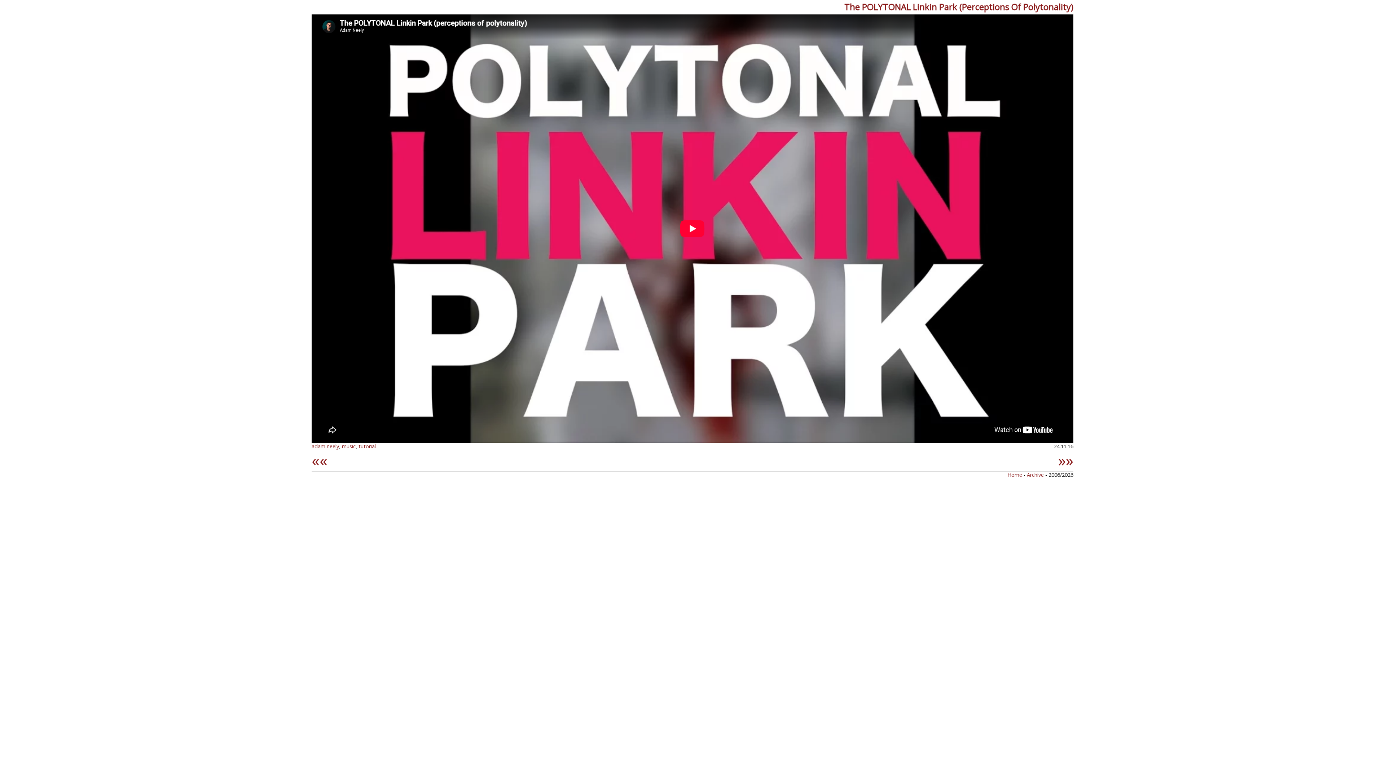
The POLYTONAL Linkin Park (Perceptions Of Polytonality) (958, 7)
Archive (1036, 474)
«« (319, 460)
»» (1065, 460)
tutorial (367, 446)
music (349, 446)
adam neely (325, 446)
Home (1014, 474)
